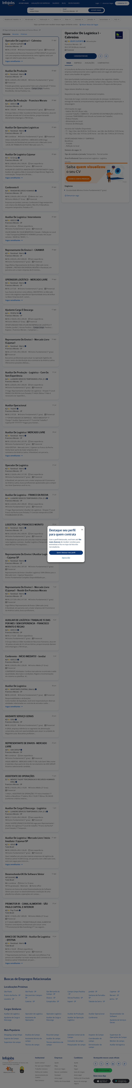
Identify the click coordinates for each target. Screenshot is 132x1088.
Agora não (66, 558)
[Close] (82, 529)
